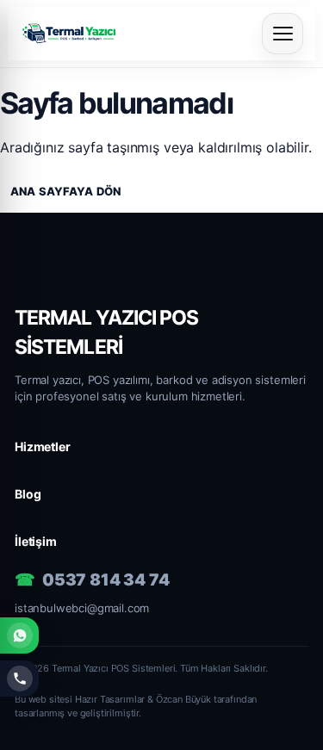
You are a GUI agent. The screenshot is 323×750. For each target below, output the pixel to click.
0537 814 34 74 (106, 580)
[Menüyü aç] (282, 33)
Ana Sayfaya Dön (65, 191)
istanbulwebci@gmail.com (82, 608)
